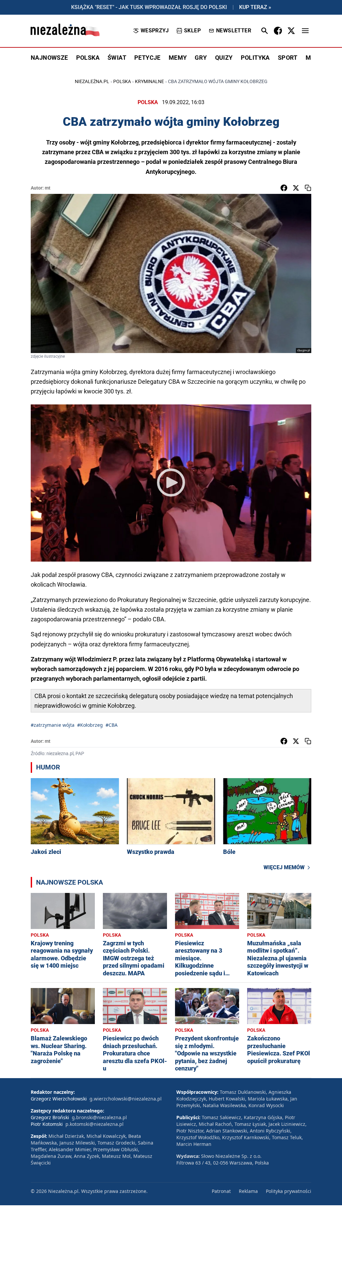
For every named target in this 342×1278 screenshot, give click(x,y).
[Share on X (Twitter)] (296, 188)
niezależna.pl (92, 81)
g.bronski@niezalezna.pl (99, 1117)
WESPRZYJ (155, 30)
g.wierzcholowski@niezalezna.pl (126, 1098)
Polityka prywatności (288, 1191)
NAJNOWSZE (49, 57)
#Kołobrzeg (90, 725)
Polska (122, 81)
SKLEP (192, 30)
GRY (201, 57)
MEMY (178, 57)
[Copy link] (308, 188)
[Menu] (305, 31)
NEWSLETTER (233, 30)
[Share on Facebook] (284, 188)
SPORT (288, 57)
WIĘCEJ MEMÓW (284, 867)
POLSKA (88, 57)
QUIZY (224, 57)
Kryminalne (149, 81)
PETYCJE (147, 57)
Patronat (221, 1191)
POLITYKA (255, 57)
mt (47, 188)
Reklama (248, 1191)
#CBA (112, 725)
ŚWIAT (117, 57)
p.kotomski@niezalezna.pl (94, 1124)
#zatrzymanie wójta (52, 725)
